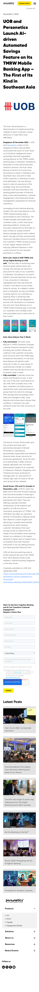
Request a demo (24, 3)
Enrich (8, 919)
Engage (9, 922)
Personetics (12, 145)
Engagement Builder (14, 926)
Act (7, 915)
